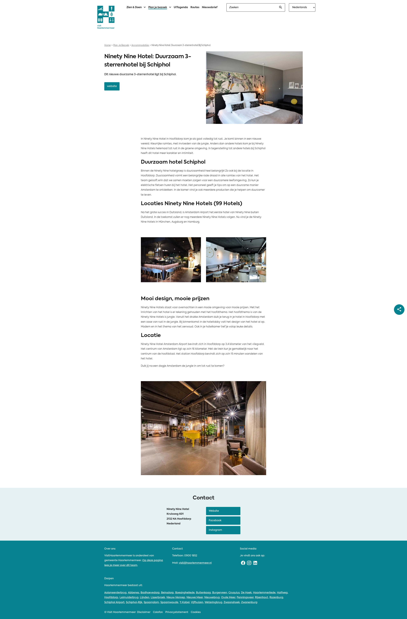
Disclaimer (143, 612)
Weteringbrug (213, 602)
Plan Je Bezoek (121, 45)
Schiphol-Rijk (134, 602)
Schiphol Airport (114, 602)
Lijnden (144, 597)
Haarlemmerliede (264, 592)
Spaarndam (151, 602)
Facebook (215, 520)
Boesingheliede (185, 592)
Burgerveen (219, 592)
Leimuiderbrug (129, 597)
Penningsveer (245, 597)
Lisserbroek (158, 597)
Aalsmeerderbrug (115, 592)
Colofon (158, 612)
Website (214, 511)
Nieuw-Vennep (175, 597)
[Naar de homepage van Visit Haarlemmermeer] (106, 17)
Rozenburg (276, 597)
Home (107, 45)
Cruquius (234, 592)
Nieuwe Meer (194, 597)
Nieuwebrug (212, 597)
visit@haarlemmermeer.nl (195, 563)
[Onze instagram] (249, 563)
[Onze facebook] (243, 563)
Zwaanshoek (232, 602)
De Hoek (246, 592)
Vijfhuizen (197, 602)
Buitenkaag (203, 592)
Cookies (196, 612)
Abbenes (133, 592)
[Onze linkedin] (255, 563)
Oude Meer (228, 597)
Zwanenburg (249, 602)
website (112, 86)
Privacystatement (176, 612)
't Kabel (185, 602)
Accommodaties (140, 45)
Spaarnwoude (169, 602)
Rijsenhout (261, 597)
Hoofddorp (111, 597)
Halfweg (282, 592)
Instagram (215, 530)
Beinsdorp (167, 592)
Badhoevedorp (150, 592)
